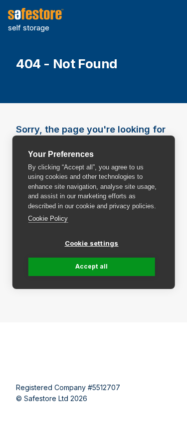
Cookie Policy (48, 218)
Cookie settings (92, 243)
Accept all (91, 266)
